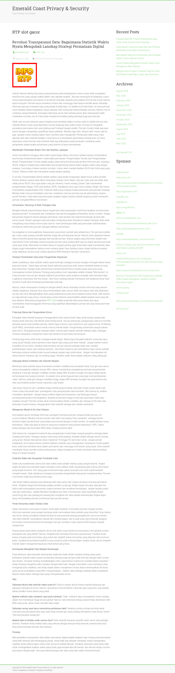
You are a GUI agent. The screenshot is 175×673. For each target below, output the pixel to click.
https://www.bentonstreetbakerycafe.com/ (136, 223)
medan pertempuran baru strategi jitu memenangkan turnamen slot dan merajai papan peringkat (139, 261)
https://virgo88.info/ (125, 207)
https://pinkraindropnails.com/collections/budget (139, 301)
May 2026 (121, 95)
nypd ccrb (121, 253)
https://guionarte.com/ (127, 191)
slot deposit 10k (124, 152)
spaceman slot (123, 177)
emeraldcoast (22, 52)
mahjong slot (122, 172)
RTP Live (40, 52)
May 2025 (121, 143)
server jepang (122, 287)
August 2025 (122, 129)
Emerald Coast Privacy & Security (50, 8)
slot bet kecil (122, 308)
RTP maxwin (47, 59)
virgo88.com (122, 197)
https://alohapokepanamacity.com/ (133, 228)
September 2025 (124, 124)
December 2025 (124, 110)
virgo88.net (121, 202)
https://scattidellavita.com (128, 218)
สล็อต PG (120, 212)
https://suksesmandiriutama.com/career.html (137, 270)
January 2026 (122, 105)
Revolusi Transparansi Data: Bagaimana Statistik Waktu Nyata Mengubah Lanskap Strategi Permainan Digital (60, 44)
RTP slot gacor (57, 59)
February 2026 (123, 100)
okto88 (119, 234)
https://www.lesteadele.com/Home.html (135, 239)
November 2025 (124, 115)
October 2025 (123, 119)
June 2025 (121, 138)
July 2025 (121, 134)
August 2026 (122, 91)
